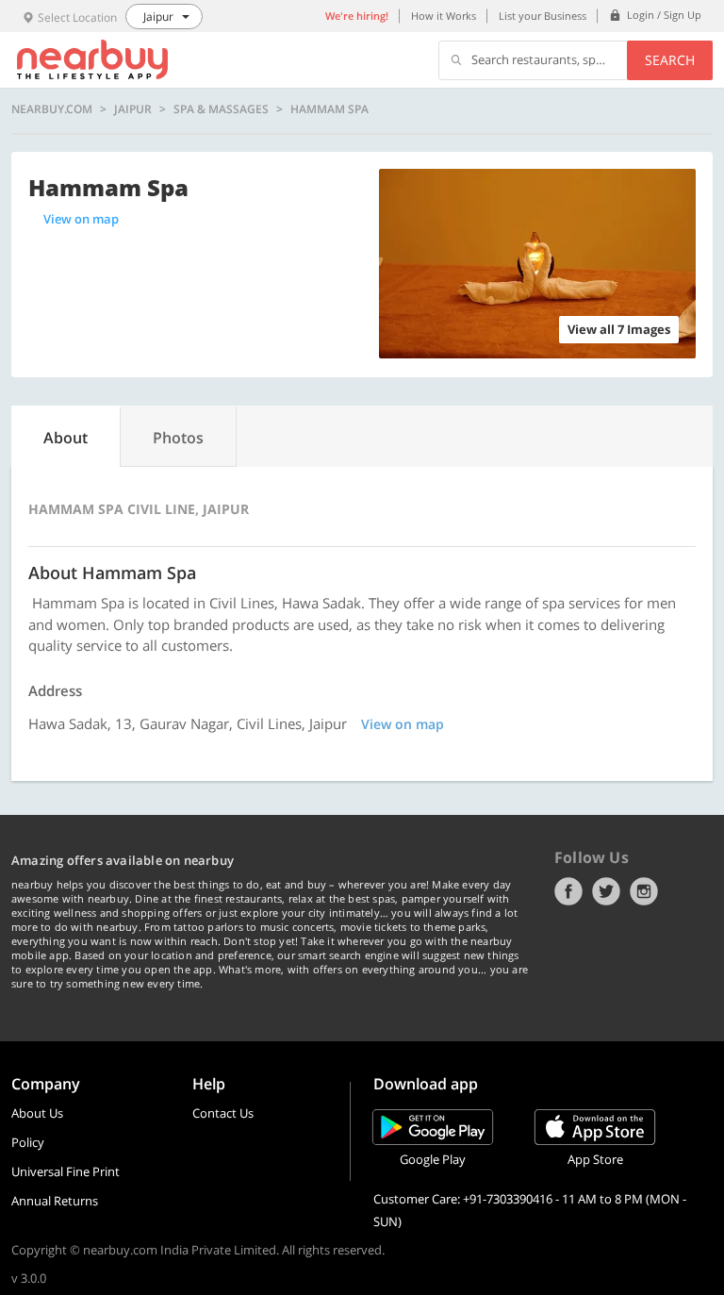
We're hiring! (356, 15)
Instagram (644, 891)
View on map (81, 218)
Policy (27, 1142)
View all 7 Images (619, 329)
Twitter (606, 891)
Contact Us (223, 1112)
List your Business (542, 15)
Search (670, 60)
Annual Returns (54, 1200)
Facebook (568, 891)
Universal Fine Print (65, 1171)
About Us (37, 1112)
